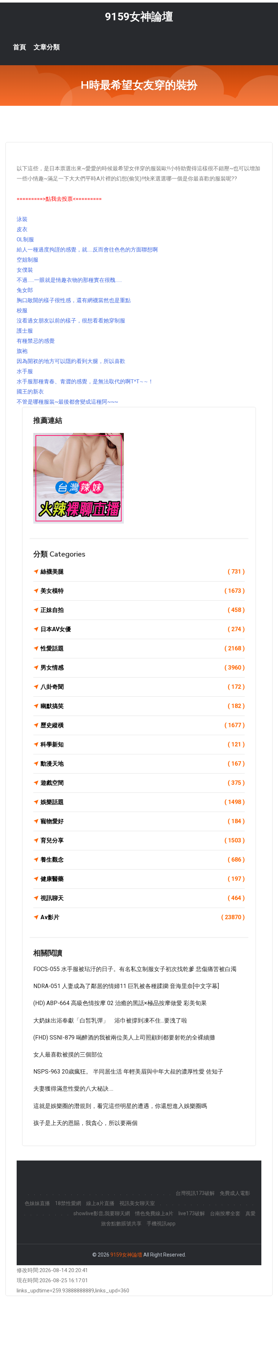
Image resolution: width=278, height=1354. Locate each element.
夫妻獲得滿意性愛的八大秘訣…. (73, 1088)
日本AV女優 (143, 629)
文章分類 (47, 47)
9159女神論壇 (139, 16)
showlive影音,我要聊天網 (101, 1213)
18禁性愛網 (68, 1203)
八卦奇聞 (143, 686)
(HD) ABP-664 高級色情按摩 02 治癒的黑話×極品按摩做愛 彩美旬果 (120, 1003)
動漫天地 (143, 763)
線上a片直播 (100, 1203)
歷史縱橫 (143, 725)
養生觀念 (143, 859)
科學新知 (143, 744)
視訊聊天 (143, 898)
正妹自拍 (143, 610)
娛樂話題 (143, 802)
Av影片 (143, 917)
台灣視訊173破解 (195, 1193)
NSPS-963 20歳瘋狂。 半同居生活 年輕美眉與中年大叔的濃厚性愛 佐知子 (128, 1071)
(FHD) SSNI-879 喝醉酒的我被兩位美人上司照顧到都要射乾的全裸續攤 (124, 1037)
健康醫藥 (143, 878)
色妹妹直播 (37, 1203)
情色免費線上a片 (154, 1213)
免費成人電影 (235, 1193)
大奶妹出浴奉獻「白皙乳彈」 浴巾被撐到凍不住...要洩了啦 (110, 1020)
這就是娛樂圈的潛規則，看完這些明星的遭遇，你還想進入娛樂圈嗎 (120, 1106)
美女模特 (143, 590)
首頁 (19, 47)
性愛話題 (143, 648)
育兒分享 (143, 840)
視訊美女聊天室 (137, 1203)
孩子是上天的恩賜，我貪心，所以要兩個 (85, 1123)
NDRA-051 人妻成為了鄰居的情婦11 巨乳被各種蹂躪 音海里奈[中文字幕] (126, 986)
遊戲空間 (143, 782)
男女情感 (143, 667)
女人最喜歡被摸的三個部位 (68, 1054)
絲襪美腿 (143, 571)
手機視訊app (161, 1223)
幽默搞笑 (143, 706)
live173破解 (191, 1213)
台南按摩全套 (225, 1213)
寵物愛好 (143, 821)
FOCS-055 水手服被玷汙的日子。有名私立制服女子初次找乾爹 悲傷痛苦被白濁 (134, 969)
